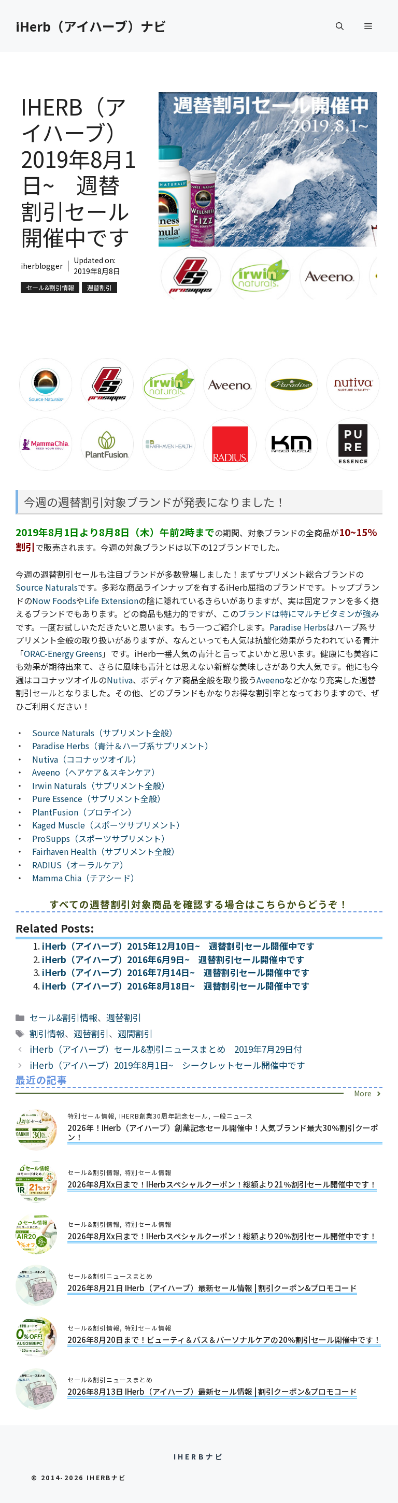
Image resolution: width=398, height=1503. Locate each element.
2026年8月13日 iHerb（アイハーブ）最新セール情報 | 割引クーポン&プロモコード (212, 1391)
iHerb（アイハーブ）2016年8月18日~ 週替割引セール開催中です (175, 985)
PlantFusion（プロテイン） (84, 812)
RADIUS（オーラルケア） (80, 864)
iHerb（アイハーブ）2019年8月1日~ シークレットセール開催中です (167, 1064)
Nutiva (120, 680)
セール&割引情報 (50, 287)
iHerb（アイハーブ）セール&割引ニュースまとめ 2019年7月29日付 (166, 1048)
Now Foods (54, 600)
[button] (339, 25)
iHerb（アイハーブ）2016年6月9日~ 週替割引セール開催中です (173, 959)
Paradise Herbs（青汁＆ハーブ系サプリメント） (122, 745)
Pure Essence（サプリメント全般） (98, 798)
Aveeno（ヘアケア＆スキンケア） (96, 772)
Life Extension (111, 600)
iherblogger (42, 266)
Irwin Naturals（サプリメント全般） (100, 785)
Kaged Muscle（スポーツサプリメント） (108, 825)
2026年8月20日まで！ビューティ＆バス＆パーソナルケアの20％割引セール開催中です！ (224, 1339)
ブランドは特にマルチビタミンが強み (308, 613)
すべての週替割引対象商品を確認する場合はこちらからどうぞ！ (199, 904)
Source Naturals (47, 587)
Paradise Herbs (297, 627)
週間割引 (135, 1033)
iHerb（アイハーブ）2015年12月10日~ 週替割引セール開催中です (178, 945)
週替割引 (99, 287)
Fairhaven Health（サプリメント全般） (105, 851)
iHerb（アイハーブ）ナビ (91, 26)
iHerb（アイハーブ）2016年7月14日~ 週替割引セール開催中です (175, 972)
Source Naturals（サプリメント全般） (104, 732)
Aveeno (271, 680)
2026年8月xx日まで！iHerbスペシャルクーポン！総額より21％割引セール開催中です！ (222, 1184)
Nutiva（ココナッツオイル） (86, 759)
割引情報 (47, 1033)
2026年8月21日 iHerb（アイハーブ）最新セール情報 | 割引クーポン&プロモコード (212, 1287)
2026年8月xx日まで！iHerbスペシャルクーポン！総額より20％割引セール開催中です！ (222, 1235)
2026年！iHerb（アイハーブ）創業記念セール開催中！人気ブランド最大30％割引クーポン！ (222, 1132)
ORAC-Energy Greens (63, 653)
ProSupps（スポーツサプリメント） (100, 838)
